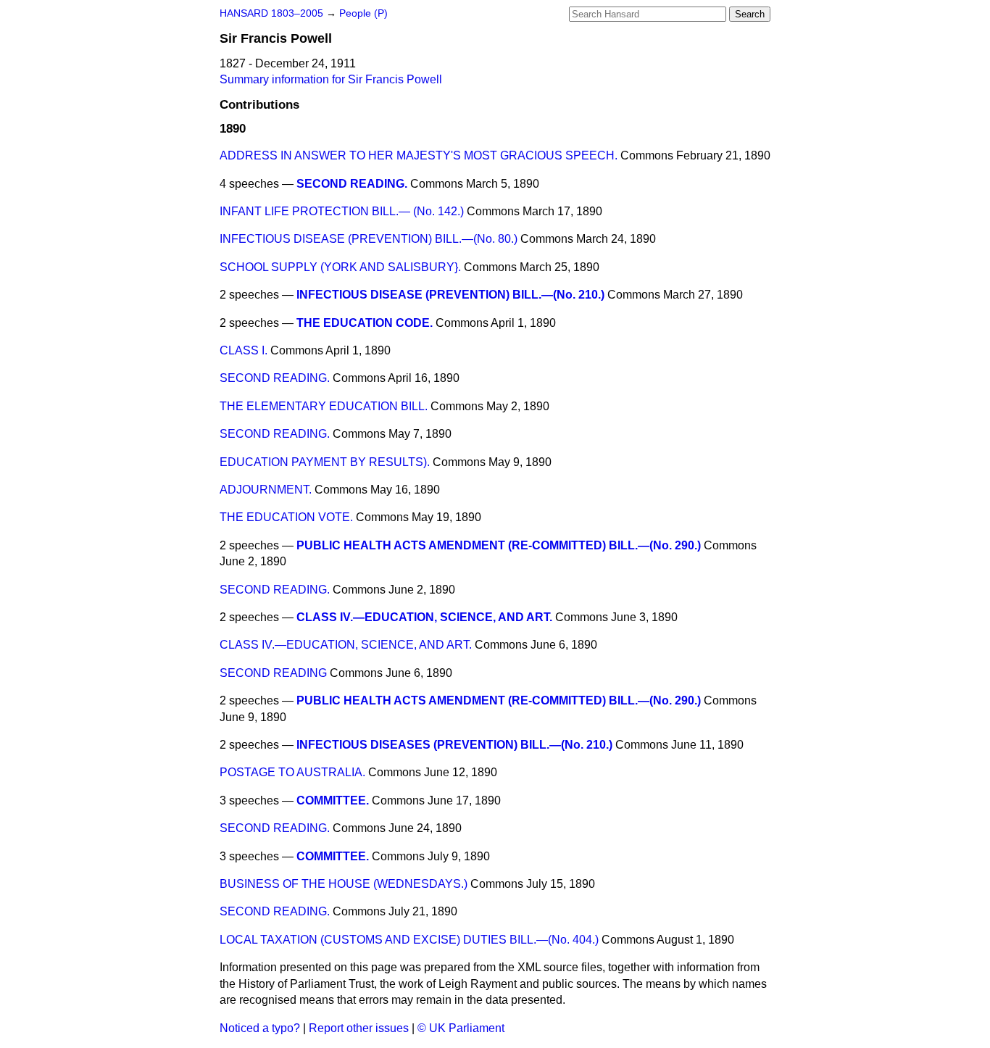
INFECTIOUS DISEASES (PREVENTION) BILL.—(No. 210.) (454, 745)
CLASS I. (243, 350)
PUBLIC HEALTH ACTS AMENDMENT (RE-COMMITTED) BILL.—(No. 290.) (498, 545)
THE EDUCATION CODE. (364, 323)
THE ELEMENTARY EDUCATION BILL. (324, 406)
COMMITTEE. (332, 800)
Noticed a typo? (260, 1028)
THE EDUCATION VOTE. (286, 517)
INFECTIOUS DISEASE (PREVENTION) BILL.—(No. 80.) (368, 239)
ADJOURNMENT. (266, 489)
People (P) (363, 13)
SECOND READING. (351, 184)
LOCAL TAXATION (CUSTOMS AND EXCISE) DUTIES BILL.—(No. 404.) (409, 939)
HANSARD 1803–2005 (271, 13)
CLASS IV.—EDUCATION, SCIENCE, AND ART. (424, 617)
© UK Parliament (460, 1028)
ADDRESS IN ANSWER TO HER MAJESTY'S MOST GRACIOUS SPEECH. (418, 155)
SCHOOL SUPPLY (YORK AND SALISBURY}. (340, 267)
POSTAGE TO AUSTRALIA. (292, 772)
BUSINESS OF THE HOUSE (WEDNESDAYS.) (343, 884)
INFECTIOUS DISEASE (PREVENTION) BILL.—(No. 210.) (450, 294)
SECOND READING (273, 673)
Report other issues (359, 1028)
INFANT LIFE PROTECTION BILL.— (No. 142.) (342, 211)
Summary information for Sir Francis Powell (331, 79)
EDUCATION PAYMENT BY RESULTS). (325, 462)
